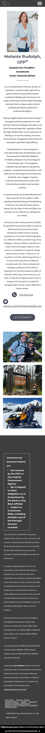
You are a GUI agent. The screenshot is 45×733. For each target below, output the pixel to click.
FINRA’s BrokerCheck (9, 727)
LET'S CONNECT (22, 317)
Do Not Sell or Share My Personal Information (21, 706)
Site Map (9, 700)
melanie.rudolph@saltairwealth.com (22, 306)
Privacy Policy (23, 700)
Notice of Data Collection (17, 703)
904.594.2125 (26, 295)
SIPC (28, 630)
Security (33, 702)
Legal (23, 702)
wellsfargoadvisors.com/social (15, 689)
